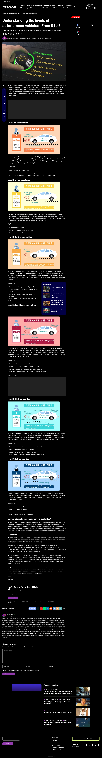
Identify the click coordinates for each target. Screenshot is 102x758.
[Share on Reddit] (14, 34)
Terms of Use (25, 601)
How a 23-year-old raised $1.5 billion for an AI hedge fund (58, 702)
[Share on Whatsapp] (11, 34)
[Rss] (93, 8)
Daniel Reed (10, 38)
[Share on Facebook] (3, 34)
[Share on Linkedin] (4, 103)
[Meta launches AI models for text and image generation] (83, 722)
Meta (65, 720)
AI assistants (50, 720)
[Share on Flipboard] (8, 34)
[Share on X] (6, 34)
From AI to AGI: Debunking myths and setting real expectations (57, 295)
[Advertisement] (37, 109)
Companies (59, 720)
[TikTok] (91, 8)
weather (62, 437)
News (68, 699)
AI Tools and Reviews (52, 689)
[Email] (19, 34)
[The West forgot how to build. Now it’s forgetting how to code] (46, 289)
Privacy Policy (51, 601)
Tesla (23, 275)
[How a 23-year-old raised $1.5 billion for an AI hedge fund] (83, 702)
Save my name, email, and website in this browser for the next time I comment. (21, 670)
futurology (16, 579)
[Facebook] (86, 8)
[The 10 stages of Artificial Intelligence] (46, 310)
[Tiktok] (77, 33)
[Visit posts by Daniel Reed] (4, 38)
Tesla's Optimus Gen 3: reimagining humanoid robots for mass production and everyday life (58, 692)
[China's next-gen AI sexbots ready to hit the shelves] (83, 712)
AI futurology (8, 16)
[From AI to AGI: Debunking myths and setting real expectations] (46, 295)
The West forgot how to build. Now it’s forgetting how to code (57, 289)
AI (6, 1)
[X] (88, 8)
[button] (74, 6)
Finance (62, 699)
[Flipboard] (95, 8)
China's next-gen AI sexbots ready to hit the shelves (58, 713)
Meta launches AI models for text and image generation (57, 723)
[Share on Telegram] (16, 34)
